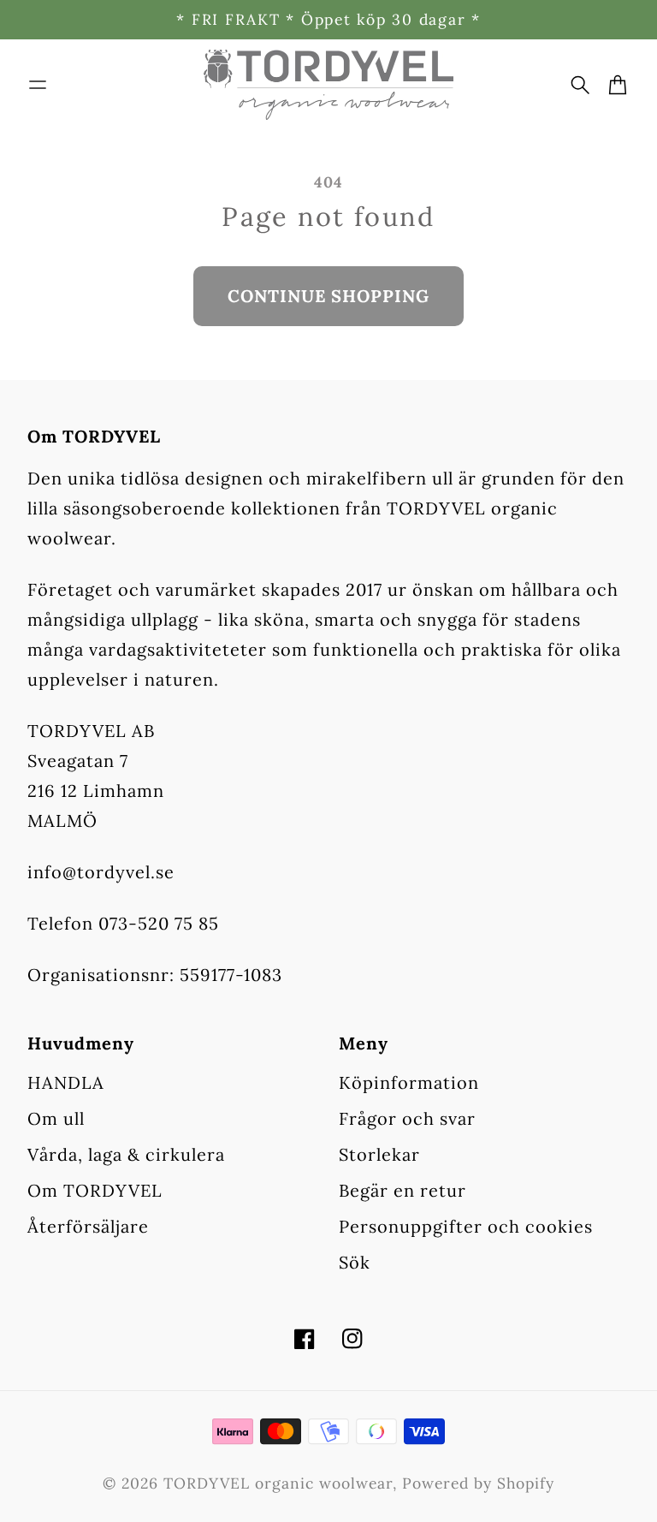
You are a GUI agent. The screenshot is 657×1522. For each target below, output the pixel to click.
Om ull (56, 1118)
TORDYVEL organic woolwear (278, 1483)
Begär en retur (402, 1190)
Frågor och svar (407, 1118)
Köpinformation (409, 1082)
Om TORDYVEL (95, 1190)
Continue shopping (328, 295)
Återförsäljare (88, 1226)
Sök (354, 1262)
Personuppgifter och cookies (466, 1226)
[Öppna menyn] (37, 85)
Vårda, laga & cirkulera (126, 1154)
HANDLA (65, 1082)
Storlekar (379, 1154)
